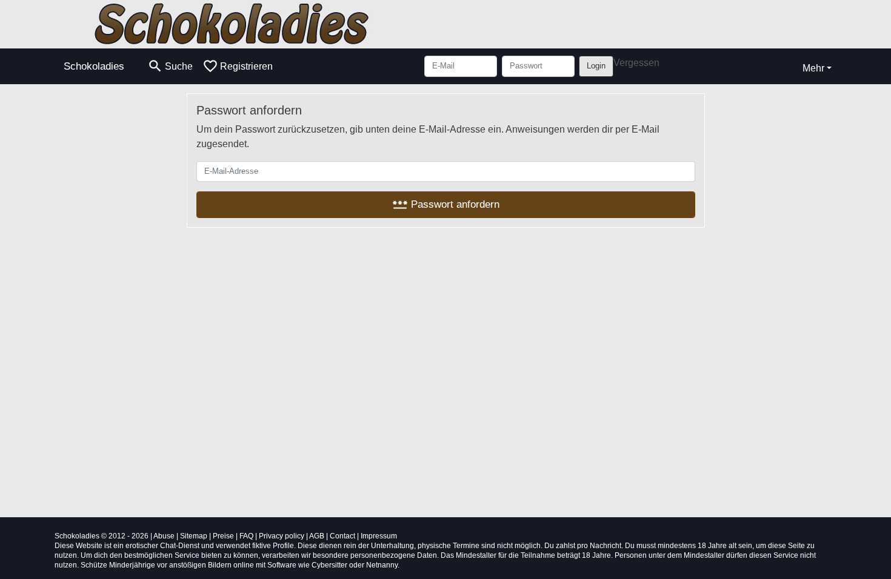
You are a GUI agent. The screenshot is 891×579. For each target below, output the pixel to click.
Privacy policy (281, 536)
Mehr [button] (813, 68)
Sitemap (193, 536)
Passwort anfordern (445, 204)
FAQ (246, 536)
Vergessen (636, 63)
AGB (316, 536)
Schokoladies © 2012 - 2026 (101, 536)
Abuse (164, 536)
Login (596, 65)
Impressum (379, 536)
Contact (342, 536)
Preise (223, 536)
